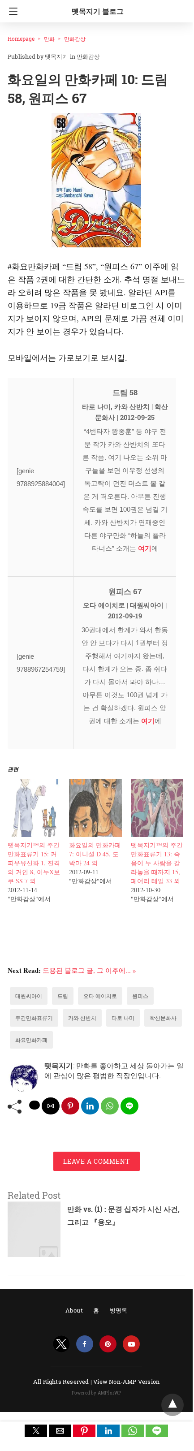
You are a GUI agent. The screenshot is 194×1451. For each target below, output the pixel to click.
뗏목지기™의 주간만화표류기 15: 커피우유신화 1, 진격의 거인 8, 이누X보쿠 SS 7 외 (34, 863)
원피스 (140, 995)
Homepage (21, 38)
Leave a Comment (96, 1161)
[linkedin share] (90, 1105)
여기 (144, 548)
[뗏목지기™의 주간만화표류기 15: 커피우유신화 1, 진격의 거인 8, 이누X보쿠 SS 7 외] (34, 834)
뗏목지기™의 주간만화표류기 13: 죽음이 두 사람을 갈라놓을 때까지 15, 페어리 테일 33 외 (157, 863)
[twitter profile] (61, 1344)
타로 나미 (123, 1017)
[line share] (129, 1105)
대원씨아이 (28, 995)
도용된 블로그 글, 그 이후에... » (89, 970)
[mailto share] (51, 1105)
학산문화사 (163, 1017)
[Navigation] (11, 11)
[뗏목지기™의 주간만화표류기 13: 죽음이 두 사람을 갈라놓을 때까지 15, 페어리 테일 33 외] (157, 834)
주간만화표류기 (34, 1017)
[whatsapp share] (110, 1105)
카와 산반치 (82, 1017)
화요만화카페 (31, 1039)
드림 (62, 995)
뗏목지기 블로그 (98, 11)
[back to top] (172, 1405)
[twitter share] (34, 1105)
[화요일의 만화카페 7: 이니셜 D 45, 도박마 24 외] (95, 834)
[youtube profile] (131, 1344)
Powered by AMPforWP (96, 1393)
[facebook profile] (84, 1344)
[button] (36, 1431)
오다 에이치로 (100, 995)
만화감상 (75, 38)
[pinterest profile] (107, 1344)
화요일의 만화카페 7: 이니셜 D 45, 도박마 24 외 (95, 854)
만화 (49, 38)
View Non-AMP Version (126, 1382)
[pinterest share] (70, 1105)
